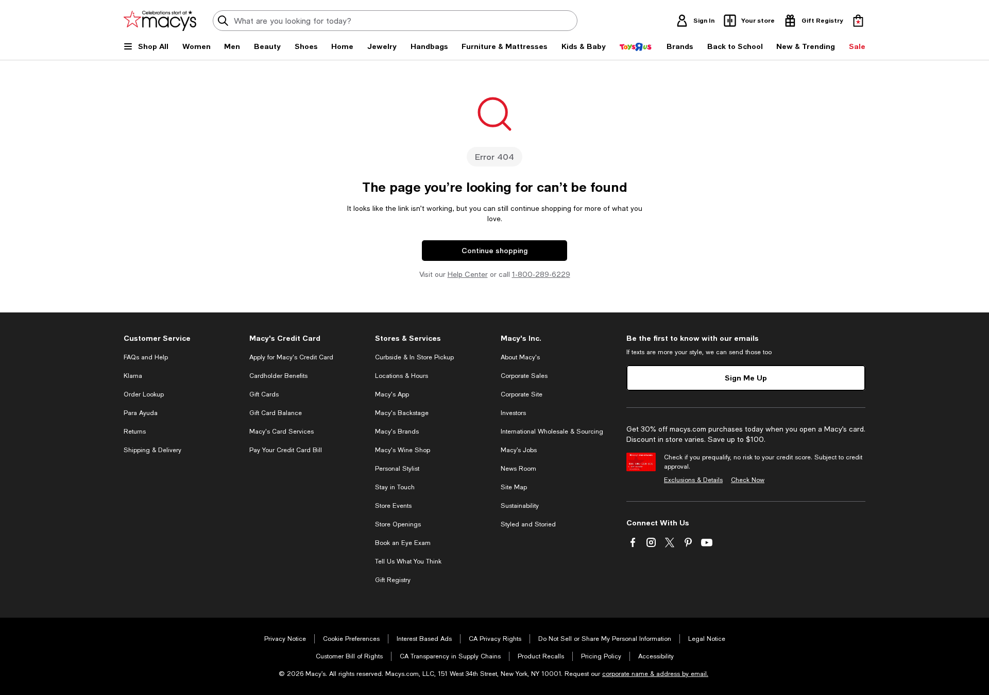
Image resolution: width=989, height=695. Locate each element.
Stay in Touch (395, 487)
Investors (513, 413)
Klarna (133, 375)
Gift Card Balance (275, 413)
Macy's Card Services (281, 431)
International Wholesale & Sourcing (552, 431)
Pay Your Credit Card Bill (285, 450)
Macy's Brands (397, 431)
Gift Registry (393, 580)
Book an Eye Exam (403, 543)
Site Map (514, 487)
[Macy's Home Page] (160, 20)
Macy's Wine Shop (402, 450)
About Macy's (520, 357)
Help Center (468, 274)
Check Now (747, 480)
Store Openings (398, 524)
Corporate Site (521, 394)
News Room (518, 468)
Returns (135, 431)
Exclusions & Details (693, 480)
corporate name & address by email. (655, 673)
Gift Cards (264, 394)
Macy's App (392, 394)
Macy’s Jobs (519, 450)
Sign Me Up (746, 377)
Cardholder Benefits (278, 375)
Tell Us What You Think (408, 561)
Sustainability (520, 505)
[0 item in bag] (858, 20)
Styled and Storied (528, 524)
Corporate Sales (524, 375)
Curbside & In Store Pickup (414, 357)
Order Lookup (144, 394)
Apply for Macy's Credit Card (291, 357)
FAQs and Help (146, 357)
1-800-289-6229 (541, 274)
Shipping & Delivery (152, 450)
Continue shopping (494, 250)
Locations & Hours (401, 375)
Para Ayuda (141, 413)
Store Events (393, 505)
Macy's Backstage (402, 413)
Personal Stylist (397, 468)
